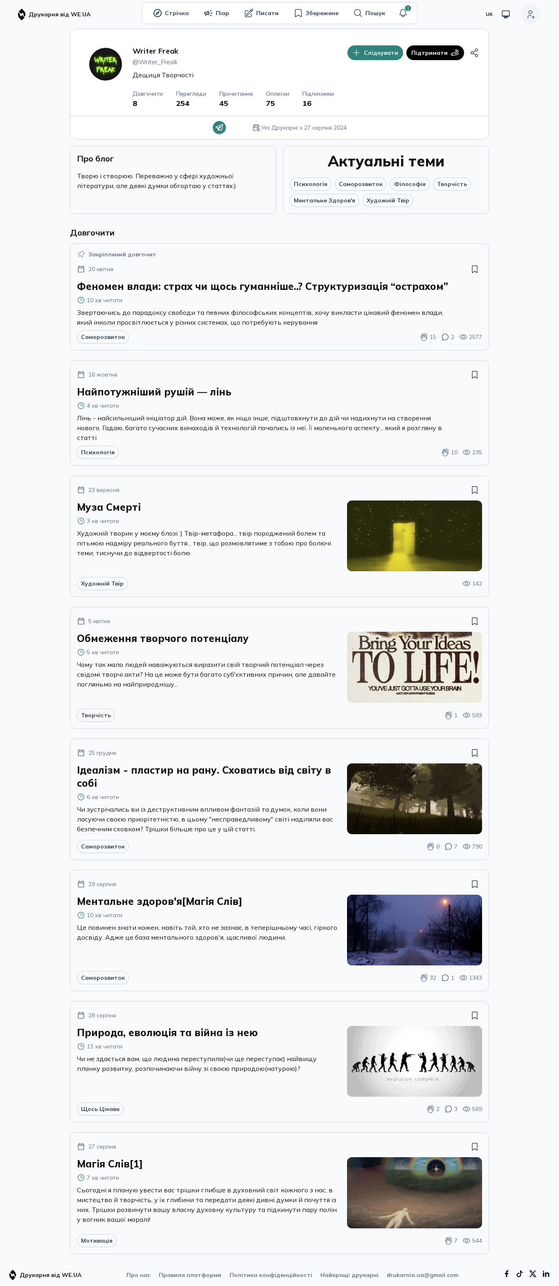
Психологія (310, 184)
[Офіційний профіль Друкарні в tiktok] (520, 1274)
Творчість (452, 184)
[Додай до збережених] (474, 269)
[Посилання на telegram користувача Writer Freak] (219, 127)
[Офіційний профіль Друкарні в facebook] (507, 1274)
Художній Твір (388, 200)
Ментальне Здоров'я (324, 200)
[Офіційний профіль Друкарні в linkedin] (546, 1274)
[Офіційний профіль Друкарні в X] (533, 1274)
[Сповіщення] (403, 13)
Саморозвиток (361, 184)
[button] (403, 13)
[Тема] (506, 14)
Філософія (410, 184)
